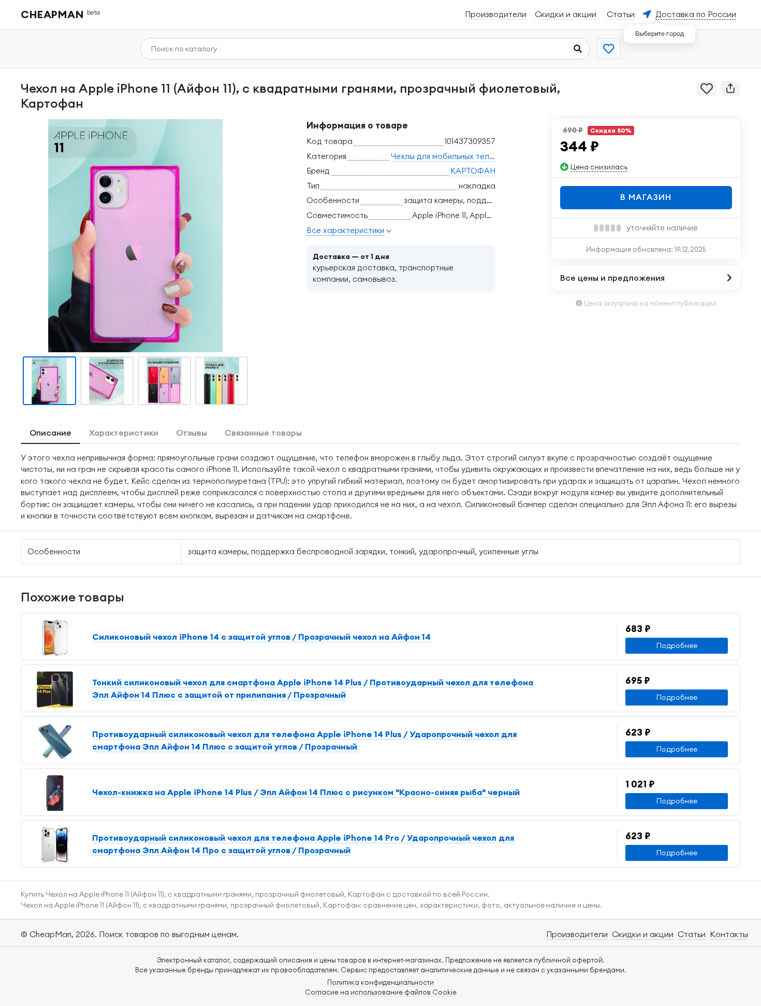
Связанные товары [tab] (263, 432)
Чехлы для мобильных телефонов (454, 156)
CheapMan (60, 14)
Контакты (729, 934)
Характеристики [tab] (123, 432)
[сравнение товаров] (608, 48)
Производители (577, 934)
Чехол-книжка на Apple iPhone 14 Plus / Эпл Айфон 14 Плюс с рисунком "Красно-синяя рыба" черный (306, 792)
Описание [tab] (50, 432)
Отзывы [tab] (191, 432)
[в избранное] (706, 88)
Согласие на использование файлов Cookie (381, 992)
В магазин (645, 197)
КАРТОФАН (472, 171)
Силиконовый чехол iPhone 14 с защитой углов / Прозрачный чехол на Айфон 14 (261, 636)
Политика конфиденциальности (380, 982)
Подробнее (676, 645)
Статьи (692, 934)
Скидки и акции (643, 934)
